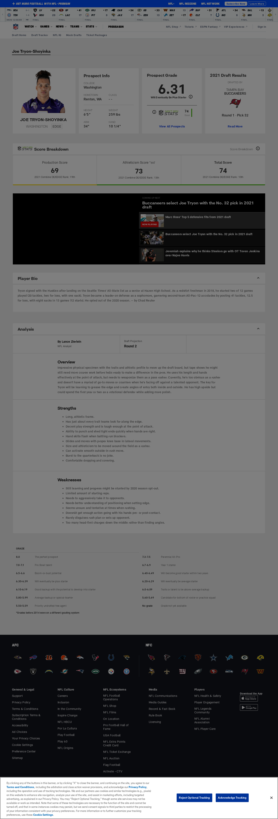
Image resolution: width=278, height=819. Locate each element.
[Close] (271, 797)
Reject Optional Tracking (194, 797)
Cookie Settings (43, 814)
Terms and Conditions (20, 787)
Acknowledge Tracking (232, 797)
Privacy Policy (138, 787)
